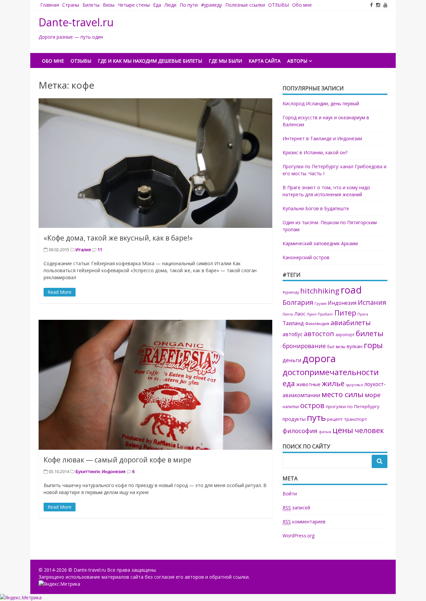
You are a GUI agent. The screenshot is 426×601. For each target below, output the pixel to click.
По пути (189, 5)
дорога (319, 358)
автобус (293, 334)
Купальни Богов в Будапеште (316, 208)
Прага (362, 314)
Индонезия (113, 471)
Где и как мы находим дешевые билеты (150, 61)
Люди (170, 5)
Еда (157, 5)
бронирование (304, 346)
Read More (60, 292)
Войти (290, 493)
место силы (342, 394)
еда (289, 383)
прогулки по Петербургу (352, 406)
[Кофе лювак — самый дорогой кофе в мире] (155, 385)
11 (100, 250)
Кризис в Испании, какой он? (315, 152)
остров (312, 405)
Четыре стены (134, 5)
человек (369, 430)
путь (316, 417)
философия (300, 430)
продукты (294, 418)
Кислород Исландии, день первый (321, 103)
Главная (49, 5)
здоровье (354, 384)
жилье (333, 383)
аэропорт (344, 334)
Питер (345, 312)
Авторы (297, 61)
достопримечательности (331, 371)
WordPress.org (299, 535)
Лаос (300, 313)
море (373, 394)
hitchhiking (319, 291)
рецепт (335, 419)
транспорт (355, 419)
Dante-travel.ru (76, 22)
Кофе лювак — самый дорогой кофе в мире (117, 459)
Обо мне (302, 5)
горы (373, 344)
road (351, 290)
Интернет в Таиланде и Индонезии (322, 138)
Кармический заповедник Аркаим (320, 243)
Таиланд (293, 323)
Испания (372, 302)
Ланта (288, 314)
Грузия (320, 303)
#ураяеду (211, 5)
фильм (325, 431)
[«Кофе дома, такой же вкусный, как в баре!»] (155, 163)
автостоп (319, 333)
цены (342, 429)
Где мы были (225, 61)
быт (330, 346)
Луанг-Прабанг (320, 314)
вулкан (354, 346)
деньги (292, 360)
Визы (108, 5)
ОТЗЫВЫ (278, 5)
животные (308, 384)
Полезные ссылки (245, 5)
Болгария (298, 302)
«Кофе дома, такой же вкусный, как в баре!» (118, 238)
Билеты (91, 5)
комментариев (304, 521)
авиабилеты (350, 322)
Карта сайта (265, 61)
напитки (291, 406)
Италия (83, 250)
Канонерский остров (306, 257)
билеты (369, 333)
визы (340, 346)
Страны (70, 5)
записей (296, 507)
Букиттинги (88, 471)
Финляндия (317, 323)
